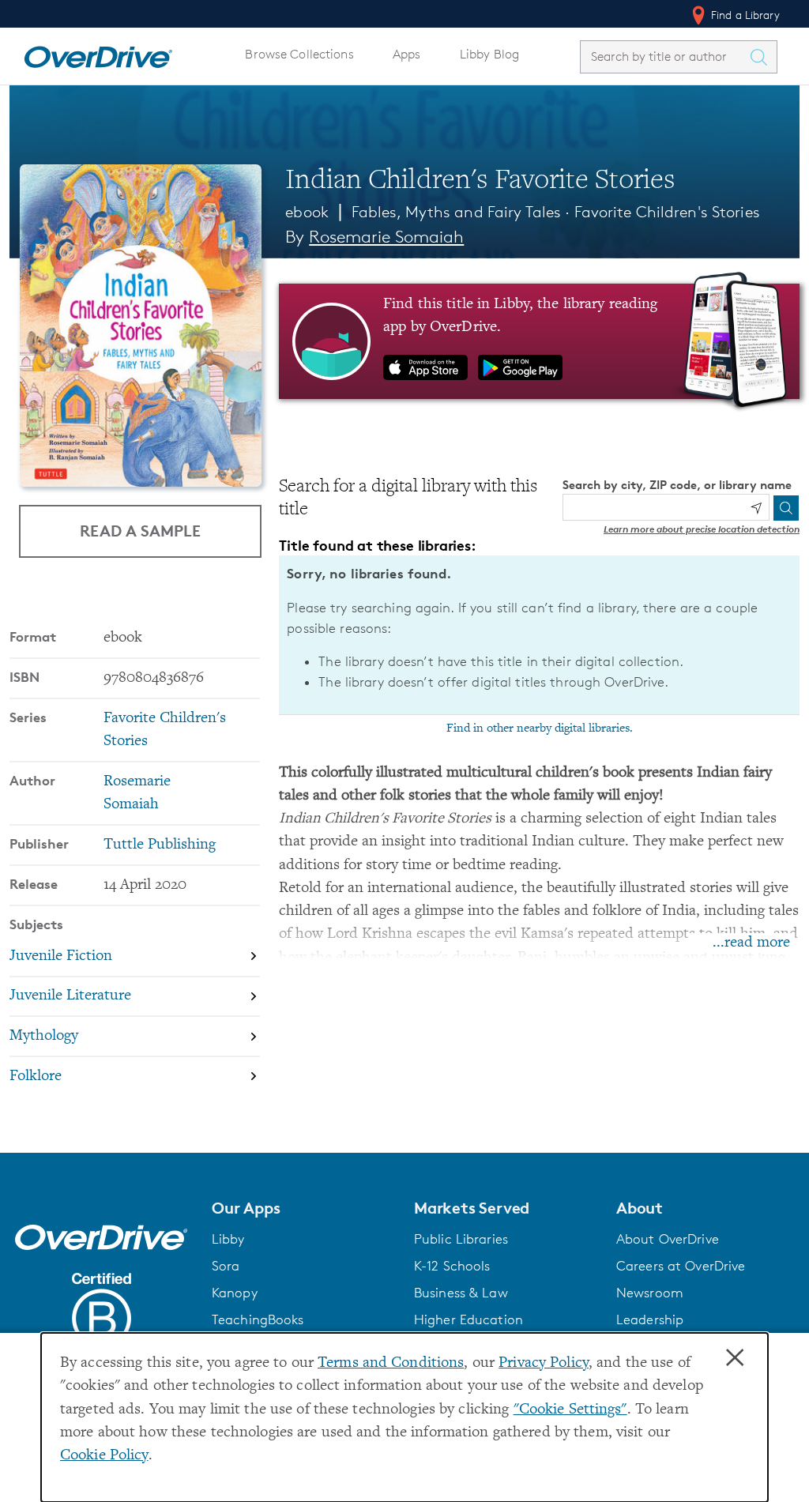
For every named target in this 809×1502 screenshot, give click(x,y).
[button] (303, 1208)
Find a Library (744, 14)
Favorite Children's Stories (667, 211)
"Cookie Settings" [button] (570, 1409)
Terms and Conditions (391, 1363)
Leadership (649, 1319)
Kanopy (235, 1293)
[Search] (786, 508)
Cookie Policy (104, 1455)
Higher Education (468, 1319)
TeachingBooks (258, 1319)
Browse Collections (299, 54)
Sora (226, 1266)
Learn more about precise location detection (702, 529)
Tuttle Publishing (159, 845)
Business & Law (461, 1293)
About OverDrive (667, 1239)
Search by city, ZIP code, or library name (677, 484)
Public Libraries (461, 1239)
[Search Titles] (762, 57)
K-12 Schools (452, 1266)
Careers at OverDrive (680, 1266)
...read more (751, 943)
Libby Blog (489, 54)
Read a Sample (140, 530)
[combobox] (664, 56)
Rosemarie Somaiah (386, 237)
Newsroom (649, 1293)
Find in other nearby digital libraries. (539, 728)
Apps (407, 54)
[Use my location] (756, 508)
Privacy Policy (544, 1363)
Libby (228, 1239)
